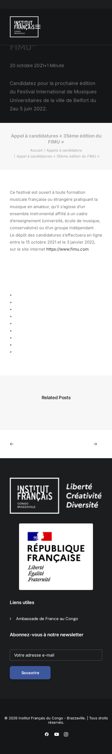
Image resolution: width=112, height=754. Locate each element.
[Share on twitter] (17, 302)
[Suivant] (83, 444)
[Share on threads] (17, 309)
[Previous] (28, 444)
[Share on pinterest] (17, 316)
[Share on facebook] (17, 295)
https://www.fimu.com (67, 249)
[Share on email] (17, 352)
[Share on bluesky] (17, 338)
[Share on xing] (17, 345)
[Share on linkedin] (17, 323)
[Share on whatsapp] (17, 331)
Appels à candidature (64, 150)
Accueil (36, 150)
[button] (37, 27)
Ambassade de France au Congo (47, 618)
